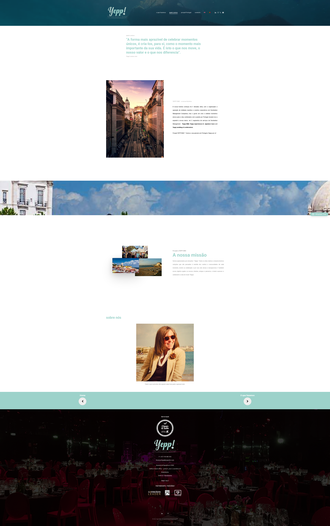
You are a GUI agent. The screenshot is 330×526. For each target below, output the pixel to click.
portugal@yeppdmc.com (167, 460)
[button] (165, 352)
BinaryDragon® (174, 519)
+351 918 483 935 (165, 457)
